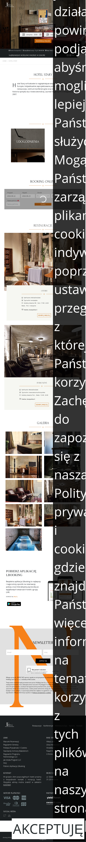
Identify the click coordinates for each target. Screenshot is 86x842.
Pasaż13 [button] (49, 751)
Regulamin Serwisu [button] (10, 744)
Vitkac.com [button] (50, 741)
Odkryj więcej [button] (44, 315)
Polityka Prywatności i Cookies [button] (15, 748)
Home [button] (5, 61)
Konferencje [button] (48, 726)
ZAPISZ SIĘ (43, 661)
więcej (15, 596)
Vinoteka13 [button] (50, 748)
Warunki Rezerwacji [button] (11, 741)
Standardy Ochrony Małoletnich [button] (15, 751)
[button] (8, 5)
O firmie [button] (49, 754)
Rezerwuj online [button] (43, 41)
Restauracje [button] (37, 726)
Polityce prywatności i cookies (42, 693)
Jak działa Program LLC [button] (12, 760)
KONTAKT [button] (7, 785)
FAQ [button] (5, 763)
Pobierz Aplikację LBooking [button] (14, 766)
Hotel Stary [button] (13, 61)
